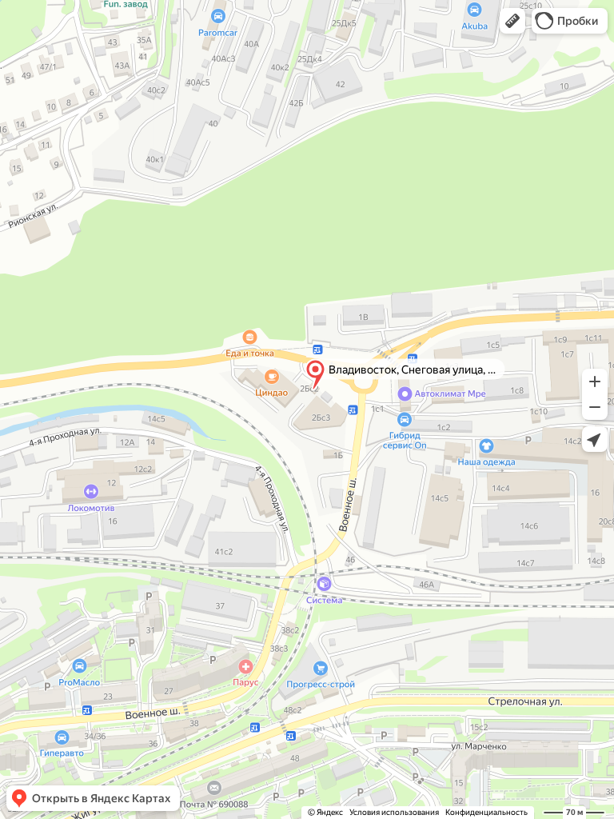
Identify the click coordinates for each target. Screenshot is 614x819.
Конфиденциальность (486, 812)
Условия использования (394, 812)
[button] (512, 21)
